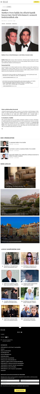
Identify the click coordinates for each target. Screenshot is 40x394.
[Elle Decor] (5, 1)
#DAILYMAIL (28, 82)
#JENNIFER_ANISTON (20, 83)
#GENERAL (13, 84)
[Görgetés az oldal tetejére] (20, 327)
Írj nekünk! (2, 334)
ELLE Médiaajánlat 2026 (5, 352)
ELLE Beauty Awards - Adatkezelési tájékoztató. (8, 359)
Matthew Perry (14, 23)
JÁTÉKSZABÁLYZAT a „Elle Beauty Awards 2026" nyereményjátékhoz (12, 363)
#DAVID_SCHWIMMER (6, 83)
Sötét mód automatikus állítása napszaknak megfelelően (7, 340)
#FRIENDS (14, 83)
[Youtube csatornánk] (21, 332)
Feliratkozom (20, 390)
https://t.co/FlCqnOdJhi (20, 84)
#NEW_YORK (5, 84)
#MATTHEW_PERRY (29, 83)
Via (2, 128)
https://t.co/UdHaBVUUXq (21, 75)
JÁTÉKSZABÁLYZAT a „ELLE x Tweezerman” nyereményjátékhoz (11, 368)
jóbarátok (3, 23)
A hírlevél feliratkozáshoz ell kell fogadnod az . (15, 385)
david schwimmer (8, 23)
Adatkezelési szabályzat (5, 356)
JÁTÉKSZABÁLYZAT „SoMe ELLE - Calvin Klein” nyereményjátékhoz (12, 365)
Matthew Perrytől (23, 112)
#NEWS (9, 84)
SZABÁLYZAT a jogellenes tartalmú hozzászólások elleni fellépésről (12, 361)
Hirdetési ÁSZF (3, 370)
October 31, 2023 (15, 77)
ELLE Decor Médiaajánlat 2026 (6, 354)
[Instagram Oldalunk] (19, 332)
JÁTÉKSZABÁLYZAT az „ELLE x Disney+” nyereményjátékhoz (11, 347)
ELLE (14, 20)
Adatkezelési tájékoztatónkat (23, 385)
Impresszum (2, 349)
